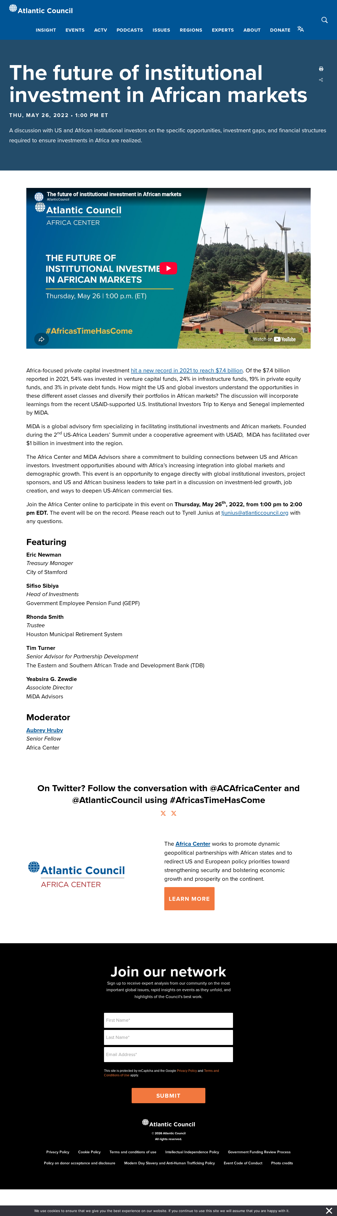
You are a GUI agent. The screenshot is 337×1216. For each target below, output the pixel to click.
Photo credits (282, 1163)
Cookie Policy (89, 1152)
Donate (280, 30)
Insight (46, 30)
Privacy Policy (187, 1071)
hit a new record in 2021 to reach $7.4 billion (187, 370)
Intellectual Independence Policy (192, 1152)
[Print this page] (321, 69)
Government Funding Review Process (259, 1152)
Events (75, 30)
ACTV (100, 30)
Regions (191, 30)
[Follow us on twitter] (163, 814)
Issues (161, 30)
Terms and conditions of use (133, 1152)
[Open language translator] (300, 29)
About (252, 30)
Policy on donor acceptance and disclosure (79, 1163)
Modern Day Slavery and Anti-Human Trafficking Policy (169, 1163)
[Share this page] (321, 80)
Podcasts (130, 30)
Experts (223, 30)
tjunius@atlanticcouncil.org (255, 512)
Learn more (189, 898)
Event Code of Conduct (243, 1163)
